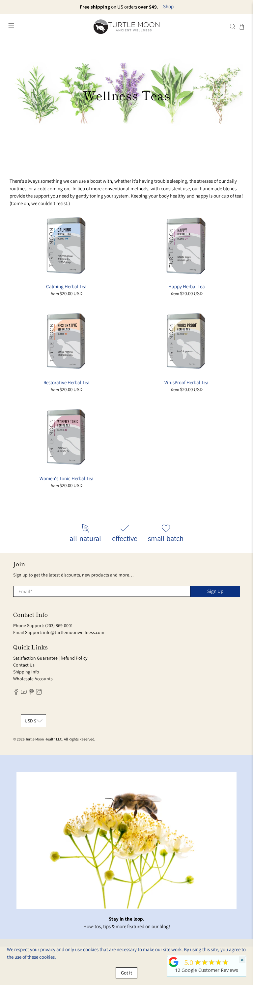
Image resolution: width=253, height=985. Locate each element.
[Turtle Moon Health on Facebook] (16, 693)
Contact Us (24, 665)
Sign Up (215, 591)
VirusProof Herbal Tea (186, 382)
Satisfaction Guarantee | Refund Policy (50, 658)
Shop (168, 7)
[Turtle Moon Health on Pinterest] (31, 693)
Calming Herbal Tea (66, 286)
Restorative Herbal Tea (66, 382)
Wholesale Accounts (33, 679)
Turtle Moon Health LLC (43, 739)
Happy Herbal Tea (186, 286)
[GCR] (174, 962)
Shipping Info (26, 672)
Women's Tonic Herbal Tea (67, 478)
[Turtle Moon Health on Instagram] (39, 693)
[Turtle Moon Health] (126, 26)
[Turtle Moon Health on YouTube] (24, 693)
